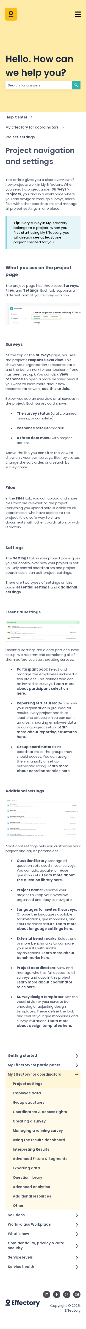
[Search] (76, 85)
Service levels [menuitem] (20, 1257)
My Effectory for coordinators (32, 127)
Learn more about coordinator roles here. (44, 768)
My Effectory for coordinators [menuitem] (34, 1074)
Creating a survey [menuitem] (29, 1121)
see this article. (56, 388)
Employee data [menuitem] (27, 1093)
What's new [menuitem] (18, 1233)
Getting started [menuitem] (22, 1055)
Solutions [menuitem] (16, 1215)
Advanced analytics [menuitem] (31, 1186)
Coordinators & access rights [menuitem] (40, 1111)
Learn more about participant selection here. (46, 688)
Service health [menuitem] (21, 1266)
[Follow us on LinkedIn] (46, 1294)
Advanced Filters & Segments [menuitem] (40, 1158)
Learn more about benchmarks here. (46, 955)
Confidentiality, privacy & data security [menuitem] (36, 1245)
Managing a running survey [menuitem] (38, 1130)
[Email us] (76, 1294)
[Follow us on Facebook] (56, 1294)
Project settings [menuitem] (27, 1083)
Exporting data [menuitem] (26, 1168)
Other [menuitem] (18, 1205)
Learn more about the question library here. (46, 877)
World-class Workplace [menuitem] (29, 1224)
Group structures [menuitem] (28, 1102)
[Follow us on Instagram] (66, 1294)
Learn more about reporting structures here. (47, 732)
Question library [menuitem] (27, 1177)
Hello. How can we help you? (40, 66)
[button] (76, 1056)
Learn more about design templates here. (45, 1023)
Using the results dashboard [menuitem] (39, 1140)
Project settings (20, 137)
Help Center (16, 117)
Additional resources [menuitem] (32, 1196)
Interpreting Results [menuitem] (31, 1149)
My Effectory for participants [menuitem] (34, 1065)
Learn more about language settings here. (47, 926)
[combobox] (39, 85)
